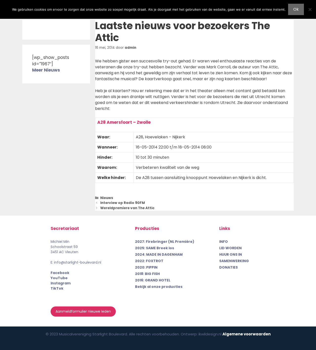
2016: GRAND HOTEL (152, 280)
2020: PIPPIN (146, 267)
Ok (296, 9)
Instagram (61, 283)
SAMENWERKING (234, 260)
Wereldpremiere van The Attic (127, 208)
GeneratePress (198, 342)
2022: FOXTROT (149, 260)
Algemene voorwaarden (246, 334)
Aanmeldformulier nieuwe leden (83, 311)
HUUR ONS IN (230, 254)
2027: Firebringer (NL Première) (164, 241)
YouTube (59, 277)
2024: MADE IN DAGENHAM (159, 254)
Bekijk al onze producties (158, 286)
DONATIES (228, 267)
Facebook (60, 272)
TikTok (57, 288)
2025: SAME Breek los (154, 248)
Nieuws (106, 198)
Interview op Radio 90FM (122, 202)
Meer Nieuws (46, 70)
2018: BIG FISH (147, 273)
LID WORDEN (230, 248)
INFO (223, 241)
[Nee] (309, 9)
